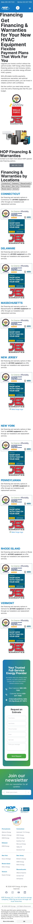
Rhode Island (6, 863)
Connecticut (20, 829)
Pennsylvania (6, 829)
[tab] (6, 183)
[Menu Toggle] (30, 8)
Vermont (4, 871)
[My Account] (18, 8)
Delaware (5, 843)
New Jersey (20, 855)
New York (5, 855)
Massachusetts (21, 869)
